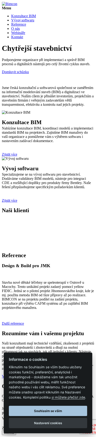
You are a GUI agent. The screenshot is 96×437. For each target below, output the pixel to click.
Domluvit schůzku (15, 72)
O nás (15, 29)
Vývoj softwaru (22, 20)
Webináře (18, 33)
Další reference (13, 323)
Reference (18, 24)
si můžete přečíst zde (68, 397)
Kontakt (17, 37)
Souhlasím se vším (48, 411)
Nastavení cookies (48, 423)
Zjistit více (9, 154)
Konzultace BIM (23, 16)
